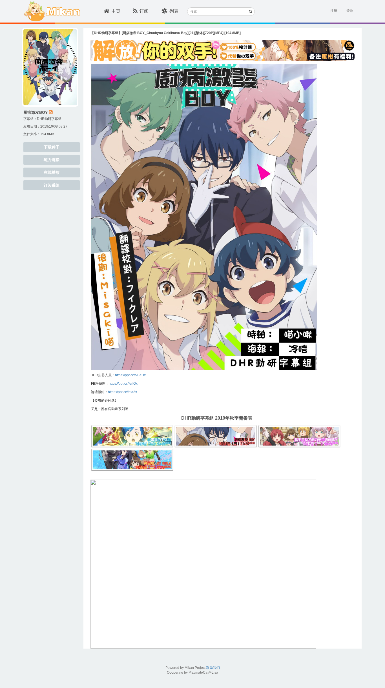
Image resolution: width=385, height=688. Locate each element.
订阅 (144, 11)
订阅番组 (51, 185)
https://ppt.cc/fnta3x (122, 392)
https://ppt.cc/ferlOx (123, 384)
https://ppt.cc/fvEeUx (130, 375)
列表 (173, 11)
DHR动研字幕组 (49, 119)
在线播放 (51, 172)
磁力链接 (51, 159)
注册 (333, 11)
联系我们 (213, 668)
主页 (115, 11)
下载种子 (51, 147)
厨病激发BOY (35, 112)
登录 (349, 11)
